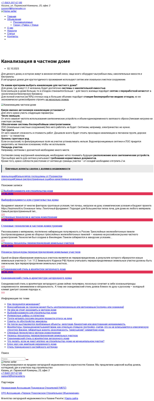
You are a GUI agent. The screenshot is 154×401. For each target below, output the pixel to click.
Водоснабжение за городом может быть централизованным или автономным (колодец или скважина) (65, 307)
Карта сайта (71, 398)
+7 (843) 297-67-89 (11, 2)
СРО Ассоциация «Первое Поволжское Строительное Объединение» (40, 393)
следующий (42, 179)
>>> (3, 214)
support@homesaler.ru (13, 8)
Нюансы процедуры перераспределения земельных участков (40, 251)
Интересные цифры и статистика (25, 315)
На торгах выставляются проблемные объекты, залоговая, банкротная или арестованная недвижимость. (66, 324)
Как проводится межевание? (23, 304)
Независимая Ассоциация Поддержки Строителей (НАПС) (33, 387)
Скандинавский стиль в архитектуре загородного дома (36, 277)
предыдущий (31, 176)
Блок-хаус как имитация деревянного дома (31, 344)
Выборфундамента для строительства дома (30, 199)
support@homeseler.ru (13, 376)
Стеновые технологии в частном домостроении (31, 225)
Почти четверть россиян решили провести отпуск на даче (39, 318)
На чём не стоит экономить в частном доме (31, 309)
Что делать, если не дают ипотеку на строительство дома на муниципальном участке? (55, 341)
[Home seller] (9, 11)
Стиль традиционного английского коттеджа (32, 347)
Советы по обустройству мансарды (27, 321)
